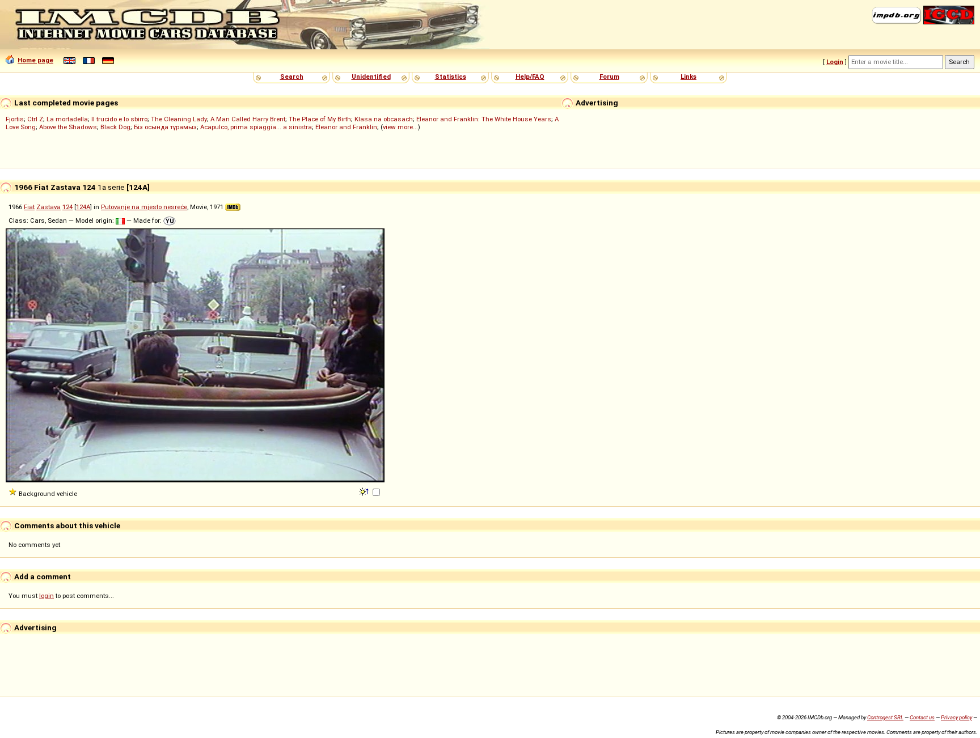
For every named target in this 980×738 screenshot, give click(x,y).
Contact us (922, 717)
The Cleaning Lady (179, 119)
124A (83, 207)
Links (688, 76)
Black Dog (115, 127)
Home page (35, 60)
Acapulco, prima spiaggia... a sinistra (256, 127)
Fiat (29, 207)
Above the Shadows (68, 127)
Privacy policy (956, 717)
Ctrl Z (35, 119)
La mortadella (67, 119)
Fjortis (15, 119)
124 (67, 207)
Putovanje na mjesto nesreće (144, 207)
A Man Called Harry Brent (247, 119)
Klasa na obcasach (383, 119)
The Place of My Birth (320, 119)
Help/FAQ (530, 76)
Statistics (450, 76)
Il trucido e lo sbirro (119, 119)
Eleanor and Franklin (346, 127)
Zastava (48, 207)
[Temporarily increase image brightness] (365, 491)
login (46, 596)
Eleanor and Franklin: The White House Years (483, 119)
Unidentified (371, 76)
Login (834, 62)
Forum (609, 76)
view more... (400, 127)
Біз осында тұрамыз (165, 127)
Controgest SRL (885, 717)
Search (291, 76)
